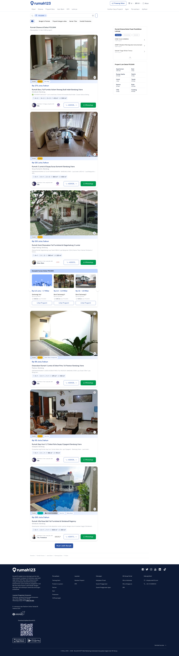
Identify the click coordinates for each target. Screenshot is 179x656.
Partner (54, 587)
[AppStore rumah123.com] (19, 640)
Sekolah (136, 35)
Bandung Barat (58, 555)
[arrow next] (94, 57)
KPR (76, 584)
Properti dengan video (60, 21)
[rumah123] (24, 570)
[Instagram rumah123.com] (151, 569)
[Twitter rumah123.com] (147, 569)
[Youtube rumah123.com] (155, 569)
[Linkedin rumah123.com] (159, 569)
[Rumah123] (40, 3)
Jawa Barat (50, 555)
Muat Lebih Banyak (63, 546)
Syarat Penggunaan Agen (103, 587)
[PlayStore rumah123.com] (34, 640)
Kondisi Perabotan (85, 21)
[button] (61, 15)
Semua (118, 35)
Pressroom (55, 594)
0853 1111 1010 (30, 600)
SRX (124, 587)
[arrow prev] (34, 57)
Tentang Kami (56, 580)
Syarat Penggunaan (101, 584)
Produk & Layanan (57, 584)
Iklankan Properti (79, 580)
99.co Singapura (127, 584)
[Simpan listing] (94, 37)
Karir (53, 591)
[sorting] (36, 21)
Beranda (32, 555)
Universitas (127, 35)
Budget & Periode (44, 21)
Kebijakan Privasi (101, 580)
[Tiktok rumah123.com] (164, 569)
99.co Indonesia (127, 580)
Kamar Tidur (73, 21)
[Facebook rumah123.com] (143, 569)
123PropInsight (56, 598)
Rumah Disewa (41, 555)
